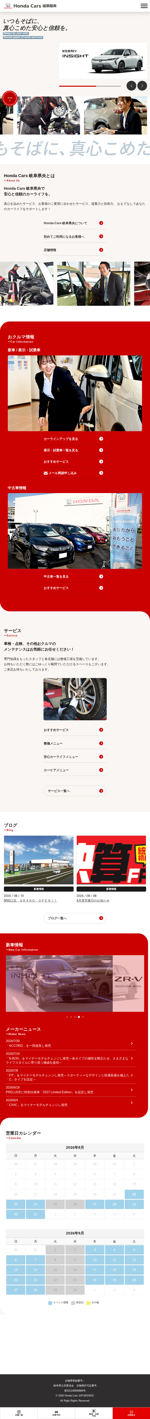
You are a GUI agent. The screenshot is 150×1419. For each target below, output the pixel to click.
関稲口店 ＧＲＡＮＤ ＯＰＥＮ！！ (30, 900)
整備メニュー (53, 743)
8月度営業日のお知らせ (93, 900)
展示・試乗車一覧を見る (61, 450)
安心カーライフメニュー (61, 756)
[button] (142, 86)
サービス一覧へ (59, 791)
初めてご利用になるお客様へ (64, 236)
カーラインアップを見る (61, 439)
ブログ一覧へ (57, 918)
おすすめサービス (56, 461)
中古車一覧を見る (56, 576)
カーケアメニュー (56, 770)
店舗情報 (50, 250)
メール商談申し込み (63, 473)
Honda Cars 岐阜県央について (65, 223)
